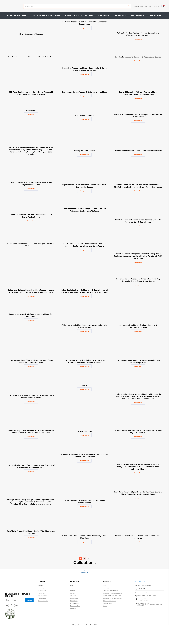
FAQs (146, 6)
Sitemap (105, 606)
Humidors (73, 593)
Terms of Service (42, 595)
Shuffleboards (74, 598)
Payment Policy (42, 590)
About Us (40, 585)
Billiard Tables (73, 600)
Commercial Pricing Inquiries (110, 590)
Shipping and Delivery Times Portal (112, 595)
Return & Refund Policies (109, 600)
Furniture (72, 590)
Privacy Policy (41, 593)
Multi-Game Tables (75, 606)
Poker (71, 585)
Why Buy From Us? (43, 600)
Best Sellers (137, 15)
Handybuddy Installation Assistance (112, 593)
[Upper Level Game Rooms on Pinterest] (11, 606)
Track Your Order (138, 6)
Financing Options (107, 588)
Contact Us (156, 6)
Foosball (72, 588)
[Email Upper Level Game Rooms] (16, 606)
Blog (150, 6)
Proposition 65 (42, 598)
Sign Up (29, 600)
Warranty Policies (107, 603)
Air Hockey (73, 595)
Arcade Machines (74, 603)
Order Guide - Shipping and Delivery (112, 598)
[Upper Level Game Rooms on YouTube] (7, 606)
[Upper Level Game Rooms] (12, 6)
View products (31, 38)
